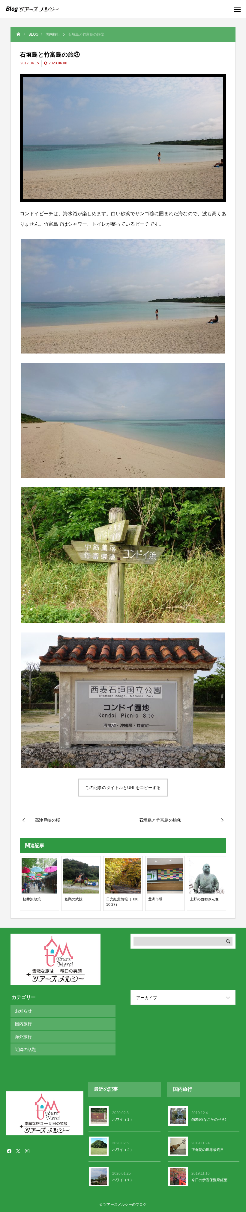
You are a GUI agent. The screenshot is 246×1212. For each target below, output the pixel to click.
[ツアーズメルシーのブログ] (32, 9)
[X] (18, 1151)
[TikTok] (36, 1151)
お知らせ (23, 1010)
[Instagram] (27, 1151)
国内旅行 (23, 1023)
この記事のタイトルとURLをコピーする (123, 787)
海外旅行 (23, 1036)
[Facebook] (9, 1151)
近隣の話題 (25, 1049)
